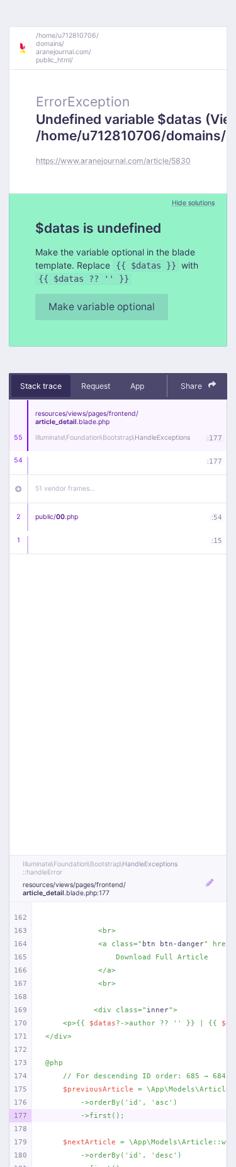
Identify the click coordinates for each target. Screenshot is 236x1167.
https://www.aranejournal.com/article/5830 (113, 160)
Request (95, 386)
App (137, 386)
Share (192, 386)
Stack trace (41, 386)
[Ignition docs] (27, 48)
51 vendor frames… (65, 488)
